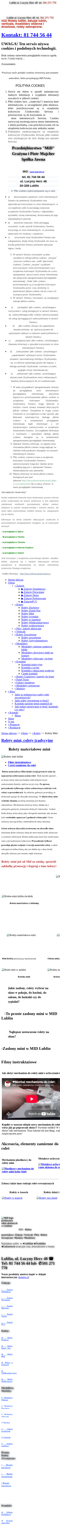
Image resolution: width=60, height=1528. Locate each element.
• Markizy (20, 688)
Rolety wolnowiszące (32, 625)
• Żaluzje (19, 585)
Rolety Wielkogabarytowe (35, 622)
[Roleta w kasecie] (12, 1197)
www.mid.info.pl (37, 172)
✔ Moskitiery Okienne (7, 1399)
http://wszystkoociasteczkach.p (35, 573)
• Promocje (14, 724)
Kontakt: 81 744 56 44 (26, 35)
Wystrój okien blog (7, 1522)
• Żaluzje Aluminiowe (7, 1291)
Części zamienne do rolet (22, 765)
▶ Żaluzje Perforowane (33, 598)
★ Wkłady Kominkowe (7, 1513)
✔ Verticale (5, 1437)
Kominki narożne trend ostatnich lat (33, 703)
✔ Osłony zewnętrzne (7, 1430)
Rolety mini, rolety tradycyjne (27, 740)
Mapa (18, 715)
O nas (11, 721)
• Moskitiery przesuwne (27, 685)
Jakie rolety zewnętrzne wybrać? (32, 700)
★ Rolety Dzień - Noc (7, 1347)
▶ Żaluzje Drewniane (32, 592)
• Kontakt (13, 712)
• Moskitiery (21, 643)
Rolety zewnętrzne (31, 637)
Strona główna (15, 579)
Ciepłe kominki (29, 673)
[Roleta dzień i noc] (47, 1197)
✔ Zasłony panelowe (7, 1445)
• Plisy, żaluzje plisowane (28, 628)
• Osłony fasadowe (25, 682)
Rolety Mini (27, 613)
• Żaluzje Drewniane (7, 1299)
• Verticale (20, 631)
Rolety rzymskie (29, 616)
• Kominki (20, 661)
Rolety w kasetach (31, 619)
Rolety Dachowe (30, 607)
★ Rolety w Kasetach (7, 1364)
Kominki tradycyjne (31, 664)
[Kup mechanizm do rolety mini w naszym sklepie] (20, 1171)
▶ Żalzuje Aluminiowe (33, 589)
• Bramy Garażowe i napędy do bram (34, 676)
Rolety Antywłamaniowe (34, 640)
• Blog (11, 691)
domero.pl (23, 1277)
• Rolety (19, 604)
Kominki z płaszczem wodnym (37, 670)
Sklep (11, 718)
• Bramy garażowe (7, 1466)
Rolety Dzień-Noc (31, 610)
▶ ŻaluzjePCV (29, 601)
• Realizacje (14, 727)
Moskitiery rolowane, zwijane (37, 658)
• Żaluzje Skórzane (7, 1307)
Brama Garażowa (6, 1484)
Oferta (11, 582)
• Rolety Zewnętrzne (25, 634)
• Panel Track (22, 679)
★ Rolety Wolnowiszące (7, 1380)
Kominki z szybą (30, 667)
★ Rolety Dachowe (7, 1339)
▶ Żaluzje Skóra (30, 595)
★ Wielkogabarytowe (9, 1372)
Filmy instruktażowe (19, 762)
